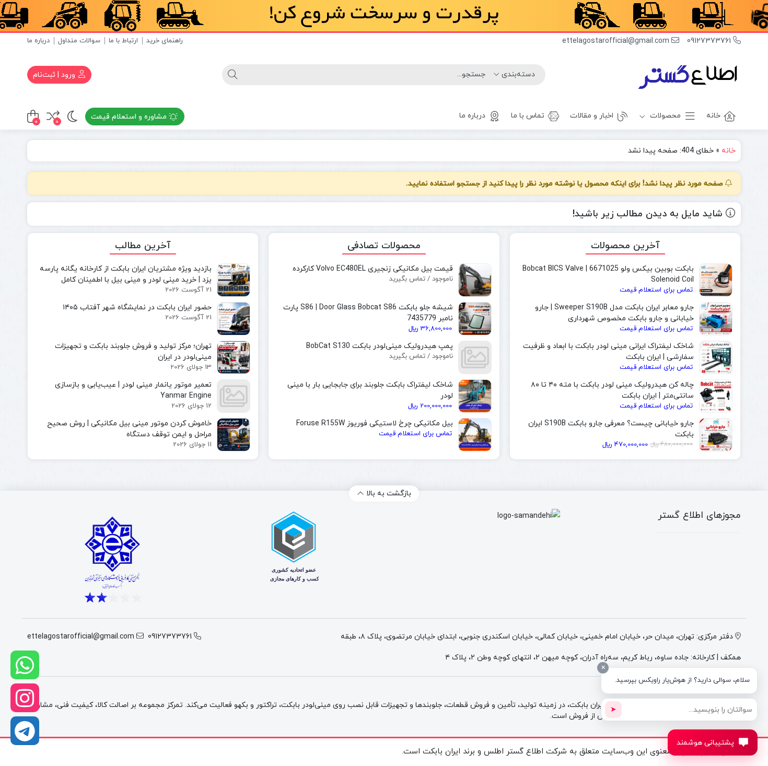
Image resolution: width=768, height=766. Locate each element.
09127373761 (710, 41)
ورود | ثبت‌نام (55, 75)
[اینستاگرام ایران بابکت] (24, 697)
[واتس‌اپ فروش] (24, 665)
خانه (713, 116)
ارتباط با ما (123, 40)
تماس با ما (527, 116)
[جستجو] (232, 74)
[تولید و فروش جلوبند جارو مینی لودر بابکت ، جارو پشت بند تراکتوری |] (688, 74)
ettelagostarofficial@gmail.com (616, 41)
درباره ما (38, 40)
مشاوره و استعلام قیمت (130, 117)
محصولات (664, 116)
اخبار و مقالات (591, 116)
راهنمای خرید (164, 40)
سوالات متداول (79, 40)
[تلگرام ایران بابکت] (24, 730)
